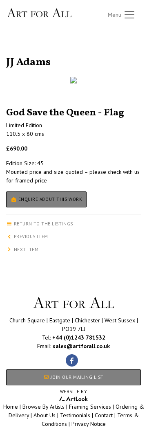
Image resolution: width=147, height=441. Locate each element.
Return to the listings (35, 52)
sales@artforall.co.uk (81, 346)
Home (10, 406)
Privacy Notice (88, 424)
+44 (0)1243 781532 (78, 337)
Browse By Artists (43, 406)
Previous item (30, 236)
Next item (25, 249)
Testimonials (75, 415)
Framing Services (90, 406)
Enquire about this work (49, 199)
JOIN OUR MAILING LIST (76, 377)
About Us (44, 415)
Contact (104, 415)
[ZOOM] (73, 80)
